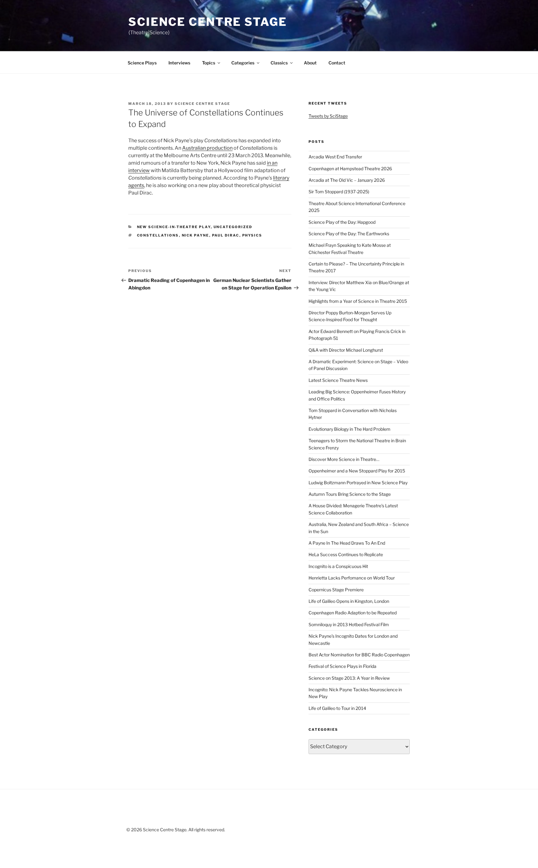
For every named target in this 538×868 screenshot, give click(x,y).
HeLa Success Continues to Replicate (346, 554)
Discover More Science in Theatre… (344, 459)
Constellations (158, 235)
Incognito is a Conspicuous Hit (338, 566)
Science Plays (142, 62)
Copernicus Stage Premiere (336, 589)
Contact (336, 62)
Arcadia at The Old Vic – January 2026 (347, 180)
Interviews (179, 62)
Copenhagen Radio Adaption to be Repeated (353, 612)
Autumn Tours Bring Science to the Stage (350, 494)
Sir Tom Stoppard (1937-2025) (339, 191)
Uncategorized (233, 227)
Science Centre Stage (207, 22)
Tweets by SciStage (328, 116)
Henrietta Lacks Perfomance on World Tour (352, 577)
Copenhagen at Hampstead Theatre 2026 (350, 168)
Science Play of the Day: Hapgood (342, 222)
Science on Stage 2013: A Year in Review (349, 678)
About (310, 62)
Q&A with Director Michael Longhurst (346, 350)
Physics (252, 235)
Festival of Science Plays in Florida (342, 666)
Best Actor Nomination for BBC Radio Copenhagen (359, 654)
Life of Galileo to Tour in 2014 (337, 708)
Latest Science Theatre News (338, 380)
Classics (279, 62)
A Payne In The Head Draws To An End (347, 543)
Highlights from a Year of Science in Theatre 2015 (358, 301)
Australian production (207, 148)
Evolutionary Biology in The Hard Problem (349, 429)
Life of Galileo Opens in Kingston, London (349, 601)
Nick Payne (195, 235)
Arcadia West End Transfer (335, 156)
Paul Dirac (225, 235)
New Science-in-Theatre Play (174, 227)
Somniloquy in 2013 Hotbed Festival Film (349, 624)
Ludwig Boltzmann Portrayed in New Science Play (358, 482)
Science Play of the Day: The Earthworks (349, 233)
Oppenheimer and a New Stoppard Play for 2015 (357, 470)
